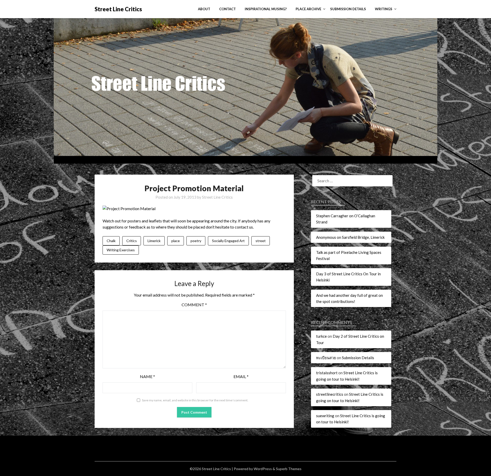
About (204, 9)
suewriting (325, 415)
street (260, 241)
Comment (194, 304)
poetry (196, 241)
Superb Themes (289, 469)
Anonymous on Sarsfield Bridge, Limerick (350, 237)
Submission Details (348, 9)
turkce (321, 336)
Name (147, 376)
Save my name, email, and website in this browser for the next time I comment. (195, 400)
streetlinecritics (329, 394)
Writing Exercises (121, 250)
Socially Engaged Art (228, 241)
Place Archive (308, 9)
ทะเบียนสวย (326, 357)
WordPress (263, 469)
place (175, 241)
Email (241, 376)
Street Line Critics (118, 9)
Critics (131, 241)
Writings (383, 9)
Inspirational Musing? (266, 9)
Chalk (111, 241)
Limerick (154, 241)
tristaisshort (327, 372)
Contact (227, 9)
